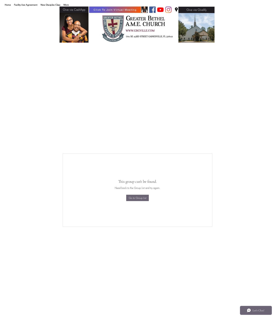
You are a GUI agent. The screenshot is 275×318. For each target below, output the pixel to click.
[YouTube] (160, 10)
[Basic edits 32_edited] (144, 10)
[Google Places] (176, 10)
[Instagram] (168, 10)
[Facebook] (152, 10)
